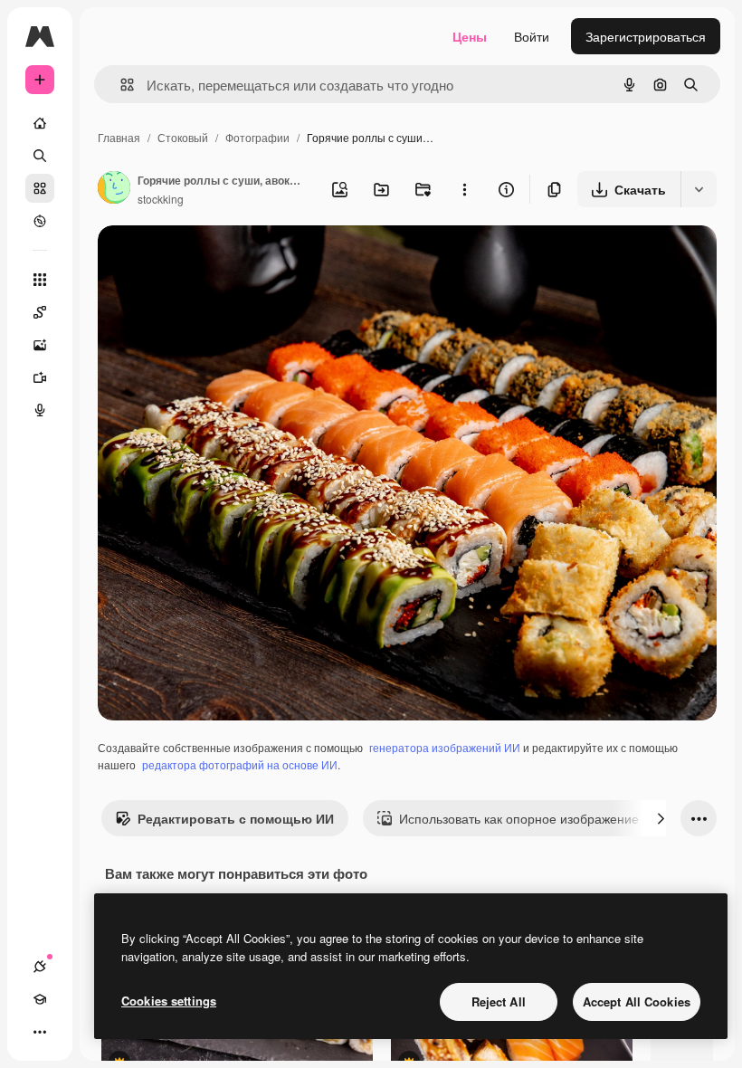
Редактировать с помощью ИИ (236, 818)
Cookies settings (168, 1000)
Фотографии (257, 137)
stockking (161, 198)
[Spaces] (39, 312)
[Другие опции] (464, 189)
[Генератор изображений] (39, 344)
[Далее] (660, 818)
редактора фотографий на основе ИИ (240, 764)
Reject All (498, 1001)
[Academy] (39, 999)
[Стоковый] (39, 188)
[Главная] (39, 123)
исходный (219, 260)
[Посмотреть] (39, 220)
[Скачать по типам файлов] (698, 189)
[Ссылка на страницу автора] (114, 189)
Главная (119, 137)
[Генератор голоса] (39, 410)
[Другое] (39, 1031)
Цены (469, 36)
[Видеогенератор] (39, 377)
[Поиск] (39, 155)
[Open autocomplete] (120, 84)
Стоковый (182, 137)
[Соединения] (39, 966)
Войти (531, 36)
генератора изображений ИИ (444, 747)
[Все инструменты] (39, 279)
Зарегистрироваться (645, 36)
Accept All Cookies (636, 1001)
